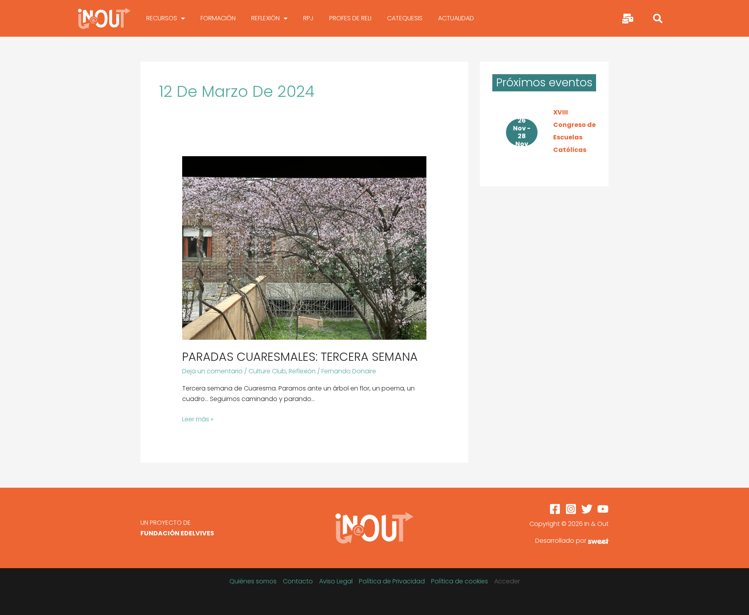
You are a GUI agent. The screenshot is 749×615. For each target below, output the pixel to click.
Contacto (298, 581)
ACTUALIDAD (456, 18)
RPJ (308, 18)
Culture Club (267, 371)
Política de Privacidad (392, 581)
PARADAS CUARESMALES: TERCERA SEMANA (300, 356)
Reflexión (302, 371)
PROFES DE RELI (350, 18)
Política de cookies (459, 581)
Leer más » (197, 419)
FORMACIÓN (218, 18)
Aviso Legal (336, 581)
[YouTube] (603, 509)
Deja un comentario (212, 371)
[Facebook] (555, 509)
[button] (658, 18)
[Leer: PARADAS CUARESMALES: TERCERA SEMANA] (304, 247)
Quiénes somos (253, 581)
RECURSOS (161, 18)
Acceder (507, 581)
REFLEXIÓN (265, 18)
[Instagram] (571, 509)
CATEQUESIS (404, 18)
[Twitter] (587, 509)
